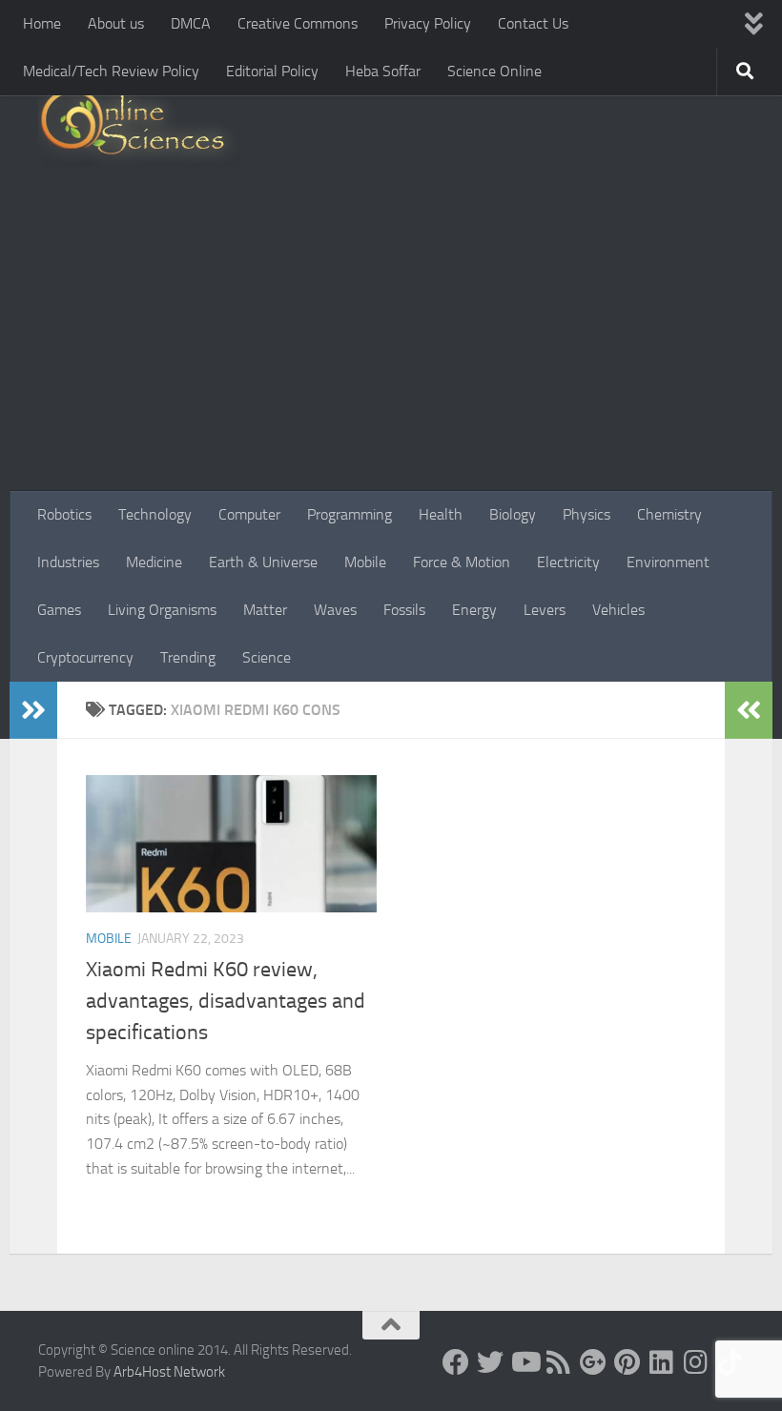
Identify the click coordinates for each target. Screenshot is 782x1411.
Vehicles (618, 610)
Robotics (64, 514)
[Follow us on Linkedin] (661, 1362)
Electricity (568, 562)
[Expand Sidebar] (33, 710)
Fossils (404, 610)
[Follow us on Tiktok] (730, 1362)
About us (116, 23)
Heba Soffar (383, 71)
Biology (512, 514)
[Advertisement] (391, 348)
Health (441, 514)
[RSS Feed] (558, 1362)
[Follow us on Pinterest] (627, 1362)
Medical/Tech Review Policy (111, 71)
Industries (68, 562)
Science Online (494, 71)
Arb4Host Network (169, 1371)
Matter (265, 610)
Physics (586, 514)
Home (42, 23)
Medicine (154, 562)
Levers (545, 610)
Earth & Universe (263, 562)
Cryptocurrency (85, 657)
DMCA (191, 23)
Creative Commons (297, 23)
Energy (474, 610)
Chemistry (669, 514)
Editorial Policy (272, 71)
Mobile (365, 562)
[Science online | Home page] (139, 126)
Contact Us (533, 23)
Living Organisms (162, 610)
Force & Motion (461, 562)
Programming (349, 514)
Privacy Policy (427, 23)
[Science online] (455, 1362)
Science (266, 657)
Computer (249, 514)
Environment (668, 562)
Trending (188, 657)
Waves (335, 610)
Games (59, 610)
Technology (155, 514)
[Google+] (593, 1362)
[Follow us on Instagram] (696, 1362)
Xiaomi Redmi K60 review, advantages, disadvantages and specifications (225, 1001)
